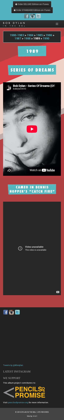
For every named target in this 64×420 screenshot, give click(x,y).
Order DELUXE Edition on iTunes (33, 4)
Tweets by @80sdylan (13, 365)
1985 (39, 35)
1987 (18, 38)
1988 (27, 38)
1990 (46, 38)
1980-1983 (17, 35)
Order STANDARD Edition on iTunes (33, 10)
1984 (30, 35)
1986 (49, 35)
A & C (35, 416)
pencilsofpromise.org (18, 402)
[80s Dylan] (14, 24)
